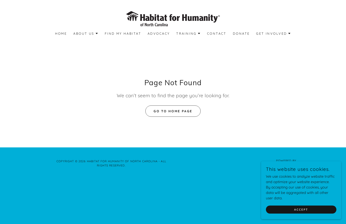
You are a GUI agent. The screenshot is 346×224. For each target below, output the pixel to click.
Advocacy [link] (159, 33)
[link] (173, 18)
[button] (85, 33)
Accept (301, 209)
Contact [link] (216, 33)
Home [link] (61, 33)
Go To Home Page (173, 111)
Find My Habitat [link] (123, 33)
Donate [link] (241, 33)
